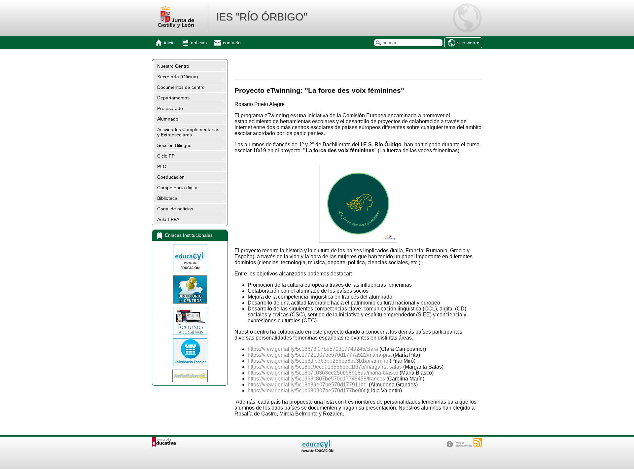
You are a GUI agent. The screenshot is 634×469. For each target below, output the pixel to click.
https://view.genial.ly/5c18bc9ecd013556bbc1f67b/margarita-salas (325, 367)
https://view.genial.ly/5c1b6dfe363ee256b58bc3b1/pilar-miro (318, 361)
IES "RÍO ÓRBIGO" (261, 17)
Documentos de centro (181, 87)
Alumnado (167, 119)
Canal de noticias (175, 208)
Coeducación (171, 177)
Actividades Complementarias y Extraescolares (188, 132)
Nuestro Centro (173, 66)
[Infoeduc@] (190, 376)
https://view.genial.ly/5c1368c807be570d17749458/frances (316, 378)
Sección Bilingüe (174, 145)
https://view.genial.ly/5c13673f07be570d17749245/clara (313, 349)
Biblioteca (167, 198)
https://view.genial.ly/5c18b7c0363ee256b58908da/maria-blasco (323, 373)
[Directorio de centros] (190, 289)
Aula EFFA (168, 219)
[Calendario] (190, 352)
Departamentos (173, 97)
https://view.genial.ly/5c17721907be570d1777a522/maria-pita (320, 355)
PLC (161, 166)
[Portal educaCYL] (190, 258)
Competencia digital (177, 187)
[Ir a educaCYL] (317, 450)
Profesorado (170, 108)
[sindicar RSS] (478, 442)
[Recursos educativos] (190, 321)
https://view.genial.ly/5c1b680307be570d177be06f (306, 390)
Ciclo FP (166, 156)
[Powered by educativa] (164, 442)
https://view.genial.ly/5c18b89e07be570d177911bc (307, 384)
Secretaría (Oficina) (177, 76)
